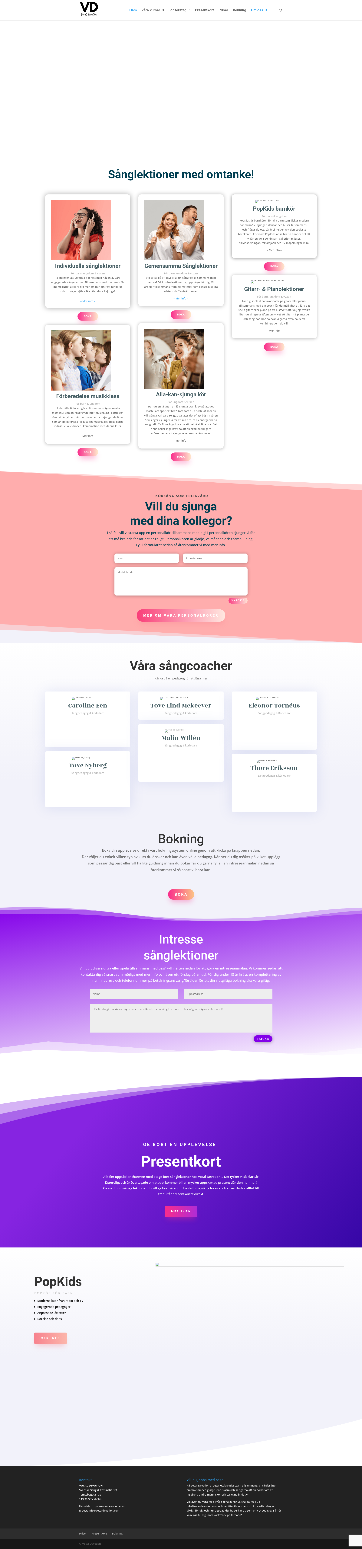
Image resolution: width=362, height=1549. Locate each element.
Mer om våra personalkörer (181, 615)
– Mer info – (87, 301)
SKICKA (263, 1039)
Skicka (238, 600)
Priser (223, 10)
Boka (88, 316)
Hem (133, 10)
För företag (177, 10)
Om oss (257, 10)
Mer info (181, 1211)
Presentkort (204, 10)
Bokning (239, 10)
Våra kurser (150, 10)
